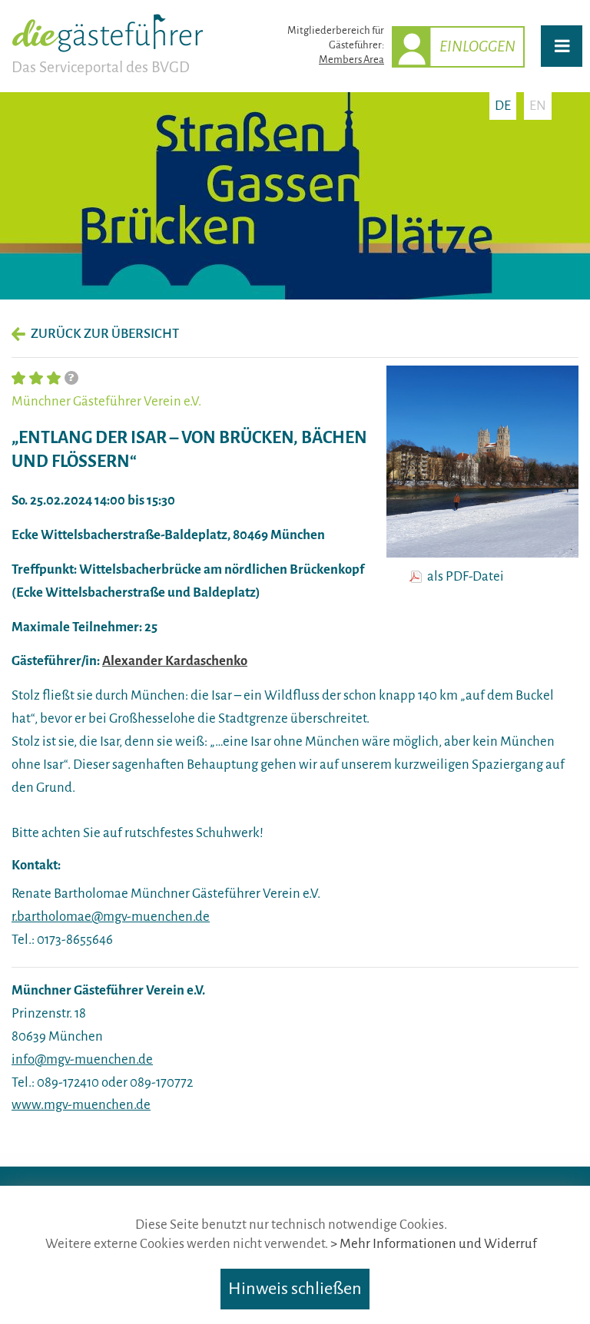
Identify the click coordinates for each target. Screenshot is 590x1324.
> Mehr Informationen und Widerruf (433, 1243)
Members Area (351, 59)
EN (537, 105)
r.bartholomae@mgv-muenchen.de (111, 916)
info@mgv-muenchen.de (82, 1059)
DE (503, 105)
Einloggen (477, 46)
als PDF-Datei (465, 577)
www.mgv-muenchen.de (81, 1104)
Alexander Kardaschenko (174, 661)
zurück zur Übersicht (105, 333)
